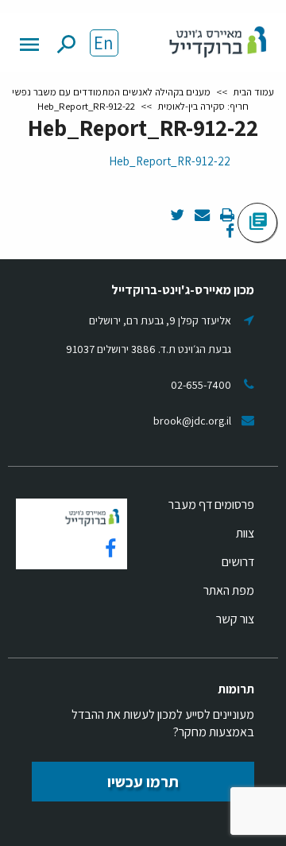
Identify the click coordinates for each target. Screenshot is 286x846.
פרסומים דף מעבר (211, 504)
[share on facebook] (230, 231)
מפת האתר (228, 590)
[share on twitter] (177, 215)
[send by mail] (201, 215)
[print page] (226, 215)
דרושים (238, 561)
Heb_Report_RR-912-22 (169, 161)
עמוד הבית (253, 92)
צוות (245, 533)
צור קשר (235, 619)
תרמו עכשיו (143, 781)
